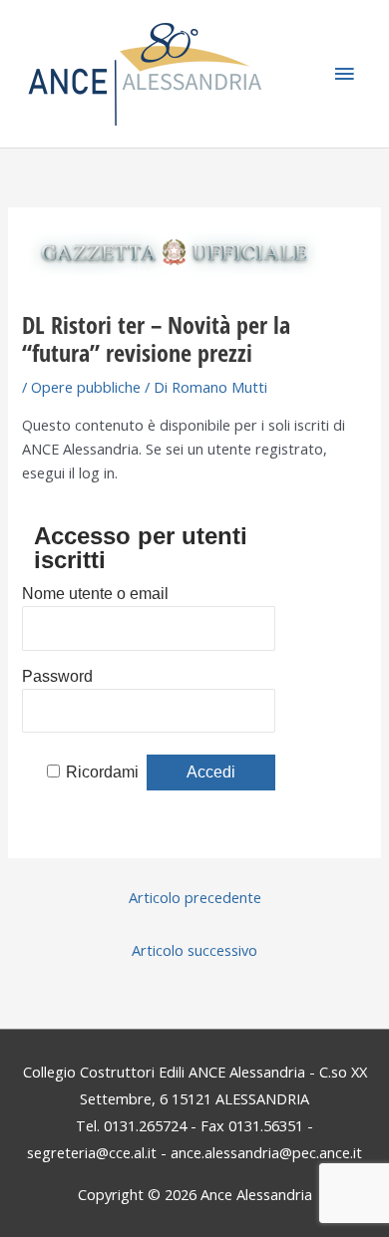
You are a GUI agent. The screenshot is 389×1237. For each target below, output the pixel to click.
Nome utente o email (95, 593)
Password (57, 676)
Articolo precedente (195, 897)
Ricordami (102, 772)
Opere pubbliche (86, 387)
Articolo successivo (194, 950)
